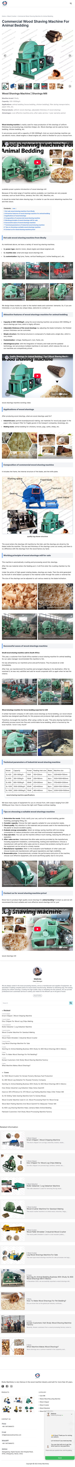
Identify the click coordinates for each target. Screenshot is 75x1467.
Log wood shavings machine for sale (16, 1043)
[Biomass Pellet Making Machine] (18, 1409)
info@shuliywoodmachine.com (11, 1435)
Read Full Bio (37, 995)
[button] (13, 86)
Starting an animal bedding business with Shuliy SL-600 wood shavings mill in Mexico (34, 1049)
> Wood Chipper (44, 1402)
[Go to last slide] (5, 55)
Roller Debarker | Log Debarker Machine (17, 1027)
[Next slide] (69, 55)
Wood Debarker (7, 1025)
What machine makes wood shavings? (16, 1065)
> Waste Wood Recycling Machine (49, 1399)
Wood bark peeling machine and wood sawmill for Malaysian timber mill (29, 1104)
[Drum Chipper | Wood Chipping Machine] (18, 1400)
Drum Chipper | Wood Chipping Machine (17, 1016)
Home (4, 16)
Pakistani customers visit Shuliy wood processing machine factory (27, 1112)
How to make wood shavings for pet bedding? (19, 1054)
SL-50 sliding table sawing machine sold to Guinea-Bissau (24, 1096)
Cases (4, 1047)
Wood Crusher (11, 16)
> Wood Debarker (44, 1408)
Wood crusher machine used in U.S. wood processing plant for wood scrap (30, 1100)
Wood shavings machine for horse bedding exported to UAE (25, 710)
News (4, 1052)
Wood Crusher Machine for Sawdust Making (18, 1032)
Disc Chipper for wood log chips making (17, 1021)
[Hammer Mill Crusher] (7, 1400)
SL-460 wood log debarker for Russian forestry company (24, 1080)
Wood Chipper (6, 1013)
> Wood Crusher (44, 1405)
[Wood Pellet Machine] (7, 1409)
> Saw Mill (42, 1396)
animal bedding (48, 900)
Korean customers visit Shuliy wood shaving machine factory (25, 1060)
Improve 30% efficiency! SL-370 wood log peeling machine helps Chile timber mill (33, 1092)
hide (14, 208)
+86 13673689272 (8, 1426)
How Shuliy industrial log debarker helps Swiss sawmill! (23, 1088)
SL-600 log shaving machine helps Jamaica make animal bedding (26, 1108)
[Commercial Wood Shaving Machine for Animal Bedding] (29, 1400)
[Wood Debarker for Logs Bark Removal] (29, 1409)
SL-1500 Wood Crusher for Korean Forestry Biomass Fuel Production (27, 1076)
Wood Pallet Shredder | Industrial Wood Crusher (19, 1038)
